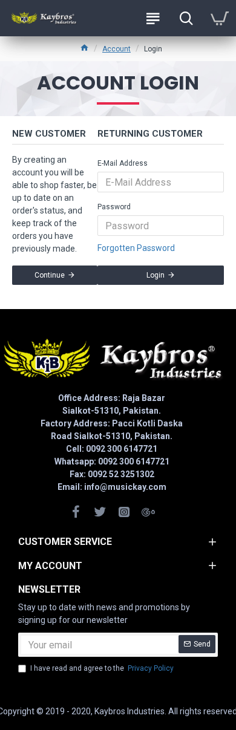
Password (114, 207)
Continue (49, 275)
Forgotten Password (136, 248)
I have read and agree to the (102, 668)
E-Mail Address (122, 163)
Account (116, 49)
